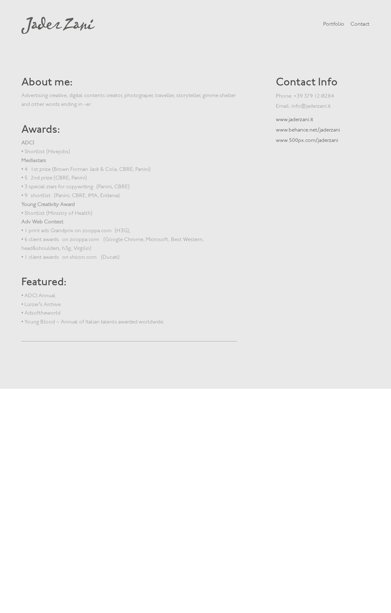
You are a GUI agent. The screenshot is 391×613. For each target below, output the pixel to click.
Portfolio (333, 23)
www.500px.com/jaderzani (307, 140)
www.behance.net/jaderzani (308, 129)
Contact (360, 23)
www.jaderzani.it (294, 119)
